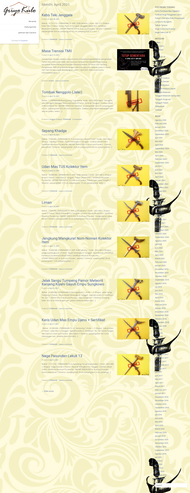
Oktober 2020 (160, 233)
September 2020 (162, 237)
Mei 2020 (158, 251)
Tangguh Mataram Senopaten (167, 95)
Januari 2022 (160, 201)
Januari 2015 (160, 478)
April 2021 (159, 212)
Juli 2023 (158, 166)
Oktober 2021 (160, 205)
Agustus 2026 (160, 120)
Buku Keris (159, 46)
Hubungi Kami (30, 27)
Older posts (48, 391)
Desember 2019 (161, 269)
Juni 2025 (158, 137)
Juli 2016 (158, 414)
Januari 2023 (160, 180)
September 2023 (162, 162)
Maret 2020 (159, 258)
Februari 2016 (160, 432)
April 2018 (159, 340)
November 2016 (161, 400)
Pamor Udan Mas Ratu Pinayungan (170, 18)
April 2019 (159, 297)
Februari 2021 (160, 219)
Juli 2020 (158, 244)
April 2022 (159, 198)
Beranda (32, 21)
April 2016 (159, 425)
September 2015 (162, 450)
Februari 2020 (160, 262)
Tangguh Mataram (163, 92)
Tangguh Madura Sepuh (165, 88)
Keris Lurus (160, 71)
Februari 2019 (160, 304)
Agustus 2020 (160, 240)
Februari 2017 (160, 390)
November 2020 (161, 230)
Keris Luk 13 (160, 56)
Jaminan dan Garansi (27, 32)
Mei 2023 (158, 173)
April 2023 (159, 177)
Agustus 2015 (160, 453)
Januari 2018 (160, 350)
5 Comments (77, 119)
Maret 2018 (159, 343)
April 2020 (159, 255)
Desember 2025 (161, 130)
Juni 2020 (158, 248)
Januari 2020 (160, 265)
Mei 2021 (158, 208)
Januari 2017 (160, 393)
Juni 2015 (158, 461)
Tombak (158, 110)
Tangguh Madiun (162, 85)
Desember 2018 (161, 311)
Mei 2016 (158, 421)
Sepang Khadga (54, 131)
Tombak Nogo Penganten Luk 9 (168, 14)
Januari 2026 (160, 127)
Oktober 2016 (160, 404)
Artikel (51, 81)
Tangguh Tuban (161, 102)
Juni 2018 (158, 333)
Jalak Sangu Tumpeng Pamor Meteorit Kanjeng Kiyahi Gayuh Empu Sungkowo (73, 282)
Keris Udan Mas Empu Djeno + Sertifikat (73, 320)
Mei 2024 (158, 152)
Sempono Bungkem (163, 21)
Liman (47, 202)
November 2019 (161, 272)
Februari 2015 (160, 475)
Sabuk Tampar (161, 25)
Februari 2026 (160, 123)
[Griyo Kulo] (19, 8)
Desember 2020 (161, 226)
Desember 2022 (161, 184)
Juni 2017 (158, 375)
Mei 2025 (158, 141)
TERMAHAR (53, 39)
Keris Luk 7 (159, 64)
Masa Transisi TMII (57, 51)
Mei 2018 (158, 336)
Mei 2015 (158, 464)
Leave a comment (65, 39)
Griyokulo (24, 40)
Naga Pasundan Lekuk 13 (62, 356)
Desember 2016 (161, 397)
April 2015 (159, 468)
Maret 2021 (159, 216)
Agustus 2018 (160, 326)
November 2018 (161, 315)
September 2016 (162, 407)
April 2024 (159, 155)
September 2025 (162, 134)
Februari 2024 (160, 159)
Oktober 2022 (160, 191)
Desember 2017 (161, 354)
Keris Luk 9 (159, 67)
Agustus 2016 (160, 411)
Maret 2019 (159, 301)
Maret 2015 (159, 471)
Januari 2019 (160, 308)
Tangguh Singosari (163, 99)
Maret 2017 (159, 386)
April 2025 (159, 145)
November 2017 (161, 358)
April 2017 (159, 382)
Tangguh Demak (162, 81)
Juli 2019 (158, 287)
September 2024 (162, 148)
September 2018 (162, 322)
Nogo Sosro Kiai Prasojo (165, 29)
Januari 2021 (160, 223)
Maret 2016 (159, 429)
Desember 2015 (161, 439)
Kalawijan (159, 49)
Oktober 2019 (160, 276)
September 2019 (162, 279)
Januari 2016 (160, 436)
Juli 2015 (158, 457)
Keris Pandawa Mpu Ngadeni (167, 11)
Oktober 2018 (160, 319)
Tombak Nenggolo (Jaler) (62, 92)
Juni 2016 (158, 418)
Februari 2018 (160, 347)
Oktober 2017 (160, 361)
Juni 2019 (158, 290)
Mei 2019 (158, 294)
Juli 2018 (158, 329)
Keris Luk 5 (159, 60)
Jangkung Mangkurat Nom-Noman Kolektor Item (77, 240)
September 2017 (162, 365)
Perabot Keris (161, 74)
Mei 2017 (158, 379)
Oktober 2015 (160, 446)
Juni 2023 (158, 169)
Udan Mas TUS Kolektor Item (64, 167)
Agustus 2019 (160, 283)
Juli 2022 (158, 194)
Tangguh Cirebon (55, 119)
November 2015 (161, 443)
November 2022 (161, 187)
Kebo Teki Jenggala (57, 15)
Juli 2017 (158, 372)
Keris (157, 53)
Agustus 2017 (160, 368)
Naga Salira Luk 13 (163, 32)
